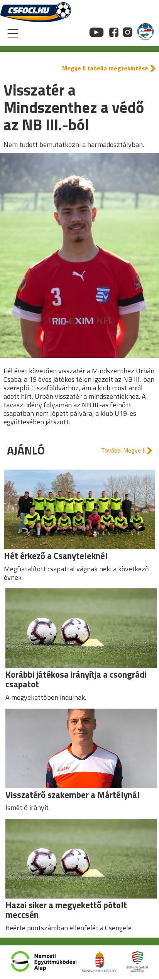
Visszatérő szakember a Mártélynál (72, 794)
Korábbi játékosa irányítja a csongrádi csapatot (75, 679)
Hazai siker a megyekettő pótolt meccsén (66, 909)
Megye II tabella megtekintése (105, 68)
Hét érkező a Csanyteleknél (56, 555)
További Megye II (123, 450)
